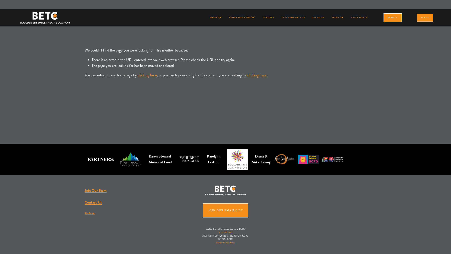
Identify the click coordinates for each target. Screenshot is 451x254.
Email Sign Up (359, 17)
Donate (392, 17)
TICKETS (425, 18)
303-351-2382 (225, 232)
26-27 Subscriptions (293, 17)
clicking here (147, 75)
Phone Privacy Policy (225, 242)
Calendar (318, 17)
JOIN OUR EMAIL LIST (225, 210)
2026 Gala (268, 17)
